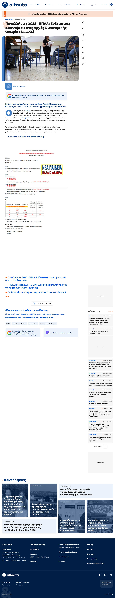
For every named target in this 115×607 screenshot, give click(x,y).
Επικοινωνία (6, 585)
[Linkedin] (83, 47)
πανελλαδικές (33, 323)
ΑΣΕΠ (32, 557)
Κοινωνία (105, 5)
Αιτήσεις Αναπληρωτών (66, 547)
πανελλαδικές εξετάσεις (19, 323)
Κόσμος (90, 545)
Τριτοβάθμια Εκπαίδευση (68, 552)
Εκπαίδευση (49, 5)
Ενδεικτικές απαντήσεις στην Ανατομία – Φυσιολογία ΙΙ (37, 292)
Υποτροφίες (5, 560)
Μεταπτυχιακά (64, 557)
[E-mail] (83, 64)
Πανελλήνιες (81, 5)
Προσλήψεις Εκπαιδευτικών (69, 545)
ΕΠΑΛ (8, 323)
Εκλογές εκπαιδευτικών (18, 560)
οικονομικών (25, 118)
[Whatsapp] (83, 58)
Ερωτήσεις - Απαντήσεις (95, 563)
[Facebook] (83, 35)
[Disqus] (43, 365)
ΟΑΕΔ (37, 557)
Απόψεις (90, 549)
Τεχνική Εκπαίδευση (8, 557)
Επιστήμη (90, 554)
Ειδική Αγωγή (20, 557)
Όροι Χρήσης (6, 582)
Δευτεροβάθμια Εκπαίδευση (11, 555)
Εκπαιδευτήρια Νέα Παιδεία (48, 323)
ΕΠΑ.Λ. (27, 111)
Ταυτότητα (19, 585)
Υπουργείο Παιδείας (65, 5)
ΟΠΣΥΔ (77, 547)
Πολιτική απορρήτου (22, 582)
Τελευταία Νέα (35, 5)
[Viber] (83, 53)
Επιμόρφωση (92, 559)
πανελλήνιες (15, 480)
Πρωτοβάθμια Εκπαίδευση (10, 552)
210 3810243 (105, 585)
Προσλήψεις (45, 557)
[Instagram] (105, 575)
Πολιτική (62, 561)
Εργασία (93, 5)
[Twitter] (83, 41)
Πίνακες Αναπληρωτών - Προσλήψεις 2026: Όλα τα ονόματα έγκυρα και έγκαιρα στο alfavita (34, 314)
